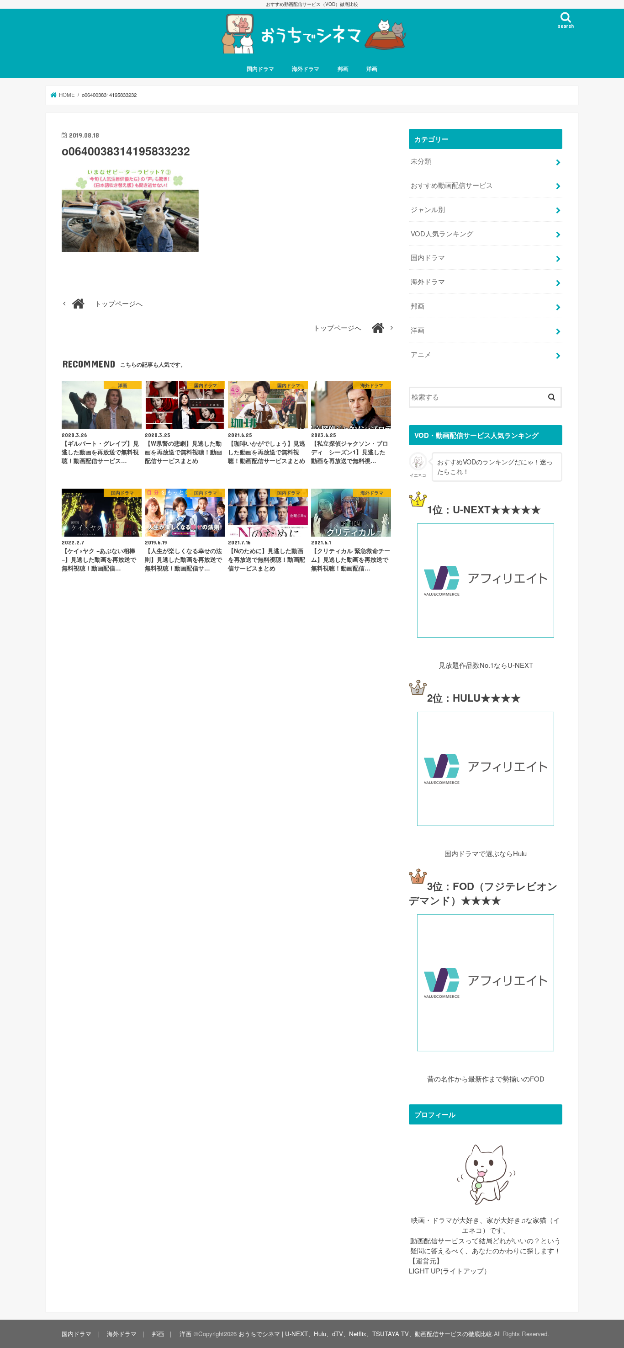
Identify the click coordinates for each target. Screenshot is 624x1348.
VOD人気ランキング (442, 233)
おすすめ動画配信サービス (452, 185)
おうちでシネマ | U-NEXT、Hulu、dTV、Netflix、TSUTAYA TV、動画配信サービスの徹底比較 (365, 1333)
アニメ (421, 354)
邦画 (343, 68)
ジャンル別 (428, 209)
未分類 (421, 160)
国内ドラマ (260, 68)
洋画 (371, 68)
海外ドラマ (305, 68)
